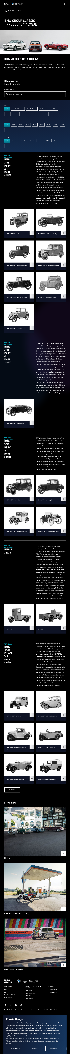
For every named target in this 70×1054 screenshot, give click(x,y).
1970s (48, 124)
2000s (7, 130)
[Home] (6, 11)
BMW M (61, 114)
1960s (41, 124)
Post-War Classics (31, 108)
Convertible (24, 140)
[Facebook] (5, 1005)
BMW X (53, 114)
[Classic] (6, 4)
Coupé (32, 140)
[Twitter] (10, 1005)
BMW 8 (38, 114)
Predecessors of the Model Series (48, 108)
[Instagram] (21, 1005)
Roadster (40, 140)
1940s (27, 124)
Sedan (54, 140)
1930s (21, 124)
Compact (14, 140)
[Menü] (64, 4)
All (7, 109)
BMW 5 (15, 114)
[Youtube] (16, 1005)
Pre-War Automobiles (17, 108)
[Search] (7, 94)
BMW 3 (7, 114)
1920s (14, 124)
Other (7, 146)
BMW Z (45, 114)
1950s (34, 124)
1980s (55, 124)
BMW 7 (30, 114)
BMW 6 (23, 114)
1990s (62, 124)
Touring (62, 140)
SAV (47, 140)
